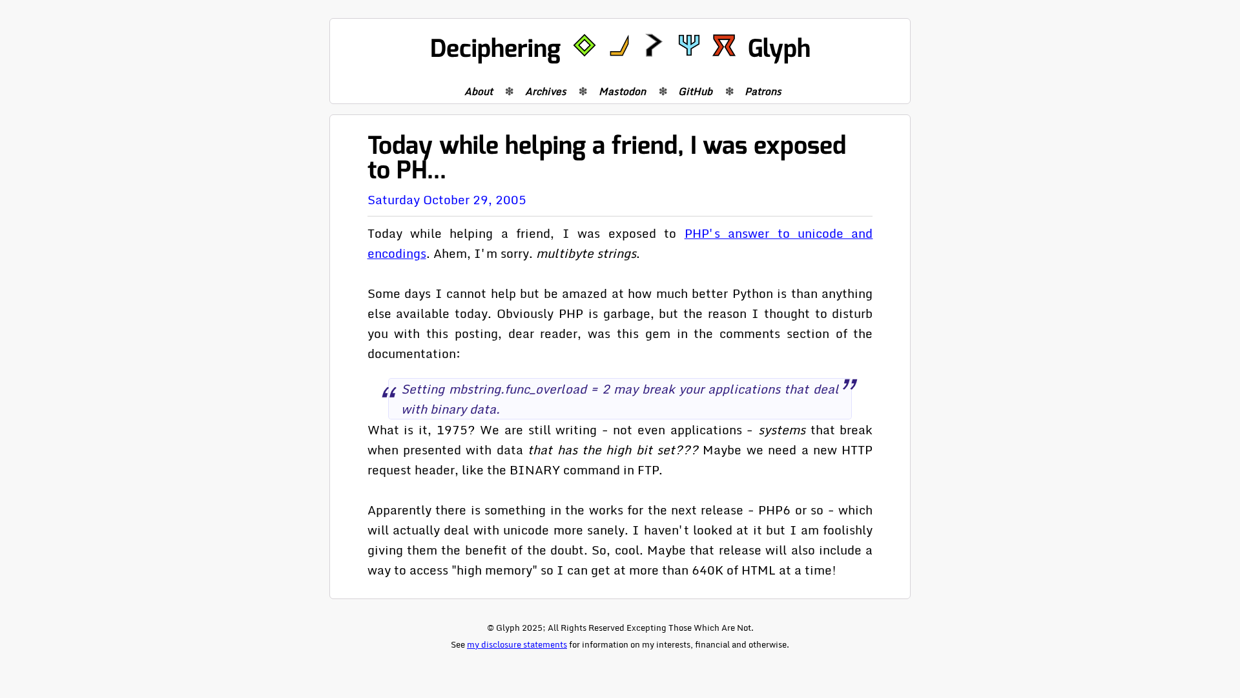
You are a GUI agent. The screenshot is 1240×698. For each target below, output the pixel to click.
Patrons (763, 91)
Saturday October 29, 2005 (446, 199)
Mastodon (622, 91)
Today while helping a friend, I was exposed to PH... (606, 158)
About (478, 91)
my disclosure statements (517, 644)
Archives (545, 91)
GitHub (695, 91)
